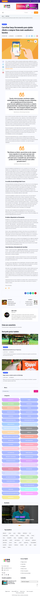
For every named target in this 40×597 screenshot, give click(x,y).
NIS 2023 (11, 468)
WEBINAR (10, 497)
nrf (22, 540)
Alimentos (4, 533)
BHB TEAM (6, 377)
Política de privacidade (25, 573)
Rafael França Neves (29, 485)
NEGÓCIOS (29, 460)
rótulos (15, 542)
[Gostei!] (5, 288)
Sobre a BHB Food (15, 591)
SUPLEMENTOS (29, 489)
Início (3, 16)
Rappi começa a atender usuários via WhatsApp (13, 375)
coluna (17, 535)
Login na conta (6, 570)
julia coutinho (5, 540)
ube (26, 544)
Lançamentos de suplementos (29, 448)
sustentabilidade (33, 542)
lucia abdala (11, 452)
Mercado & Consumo (11, 456)
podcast (10, 542)
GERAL (29, 432)
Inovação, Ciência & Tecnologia (11, 436)
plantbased (34, 540)
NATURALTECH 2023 (10, 460)
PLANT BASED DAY (11, 481)
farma (4, 537)
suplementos (26, 542)
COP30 (29, 416)
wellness (9, 547)
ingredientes (20, 537)
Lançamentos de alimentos (11, 448)
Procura (36, 391)
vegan (30, 544)
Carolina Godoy (5, 535)
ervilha (28, 535)
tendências (16, 544)
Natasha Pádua (29, 456)
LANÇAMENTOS (29, 444)
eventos (32, 535)
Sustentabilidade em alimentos (11, 493)
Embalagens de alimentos (29, 424)
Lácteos (10, 444)
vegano (35, 544)
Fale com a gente (24, 570)
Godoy (15, 537)
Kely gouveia (29, 440)
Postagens (23, 566)
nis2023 (11, 540)
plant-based (28, 540)
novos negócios (17, 540)
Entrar (36, 12)
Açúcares (10, 399)
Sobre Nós (23, 564)
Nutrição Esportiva (11, 477)
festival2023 (9, 537)
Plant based (29, 477)
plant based (5, 542)
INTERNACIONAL (29, 436)
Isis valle (31, 537)
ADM (29, 399)
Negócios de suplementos (29, 464)
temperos (10, 544)
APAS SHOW (11, 403)
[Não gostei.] (8, 288)
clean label (11, 535)
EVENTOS (29, 428)
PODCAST (29, 481)
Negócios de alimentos (11, 464)
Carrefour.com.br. (9, 68)
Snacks (11, 489)
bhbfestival (25, 533)
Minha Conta (24, 568)
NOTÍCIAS (7, 16)
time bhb (21, 544)
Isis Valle (10, 440)
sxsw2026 (4, 544)
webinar (4, 547)
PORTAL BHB (11, 485)
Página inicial (24, 562)
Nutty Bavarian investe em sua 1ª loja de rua (12, 349)
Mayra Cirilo (29, 452)
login (10, 327)
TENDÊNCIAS (29, 493)
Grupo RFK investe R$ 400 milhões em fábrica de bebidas (20, 519)
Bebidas (29, 403)
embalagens (22, 535)
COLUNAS (10, 416)
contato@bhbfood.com (7, 568)
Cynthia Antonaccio (11, 420)
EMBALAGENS (10, 424)
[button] (19, 525)
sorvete (20, 542)
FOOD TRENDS (10, 432)
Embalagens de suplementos (11, 428)
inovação (26, 537)
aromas (10, 533)
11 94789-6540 (6, 566)
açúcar (14, 533)
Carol (30, 533)
